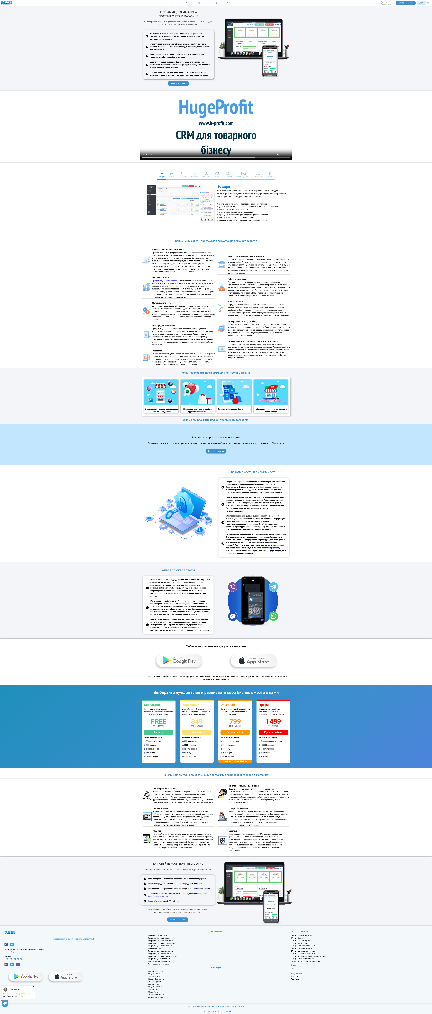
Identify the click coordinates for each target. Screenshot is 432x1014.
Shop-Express (153, 896)
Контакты (242, 3)
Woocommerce (195, 893)
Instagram (164, 896)
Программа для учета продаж (165, 281)
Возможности (177, 3)
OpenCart (184, 893)
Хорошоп (206, 893)
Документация (232, 3)
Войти (421, 3)
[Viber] (18, 964)
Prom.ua (168, 893)
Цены (217, 3)
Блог (223, 3)
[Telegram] (12, 944)
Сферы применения (204, 3)
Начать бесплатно (405, 3)
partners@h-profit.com (12, 952)
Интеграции (190, 3)
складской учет (172, 34)
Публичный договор (218, 1006)
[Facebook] (6, 944)
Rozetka (176, 893)
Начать (158, 732)
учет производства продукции (266, 548)
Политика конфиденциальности (199, 1006)
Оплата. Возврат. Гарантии (235, 1006)
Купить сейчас (197, 732)
